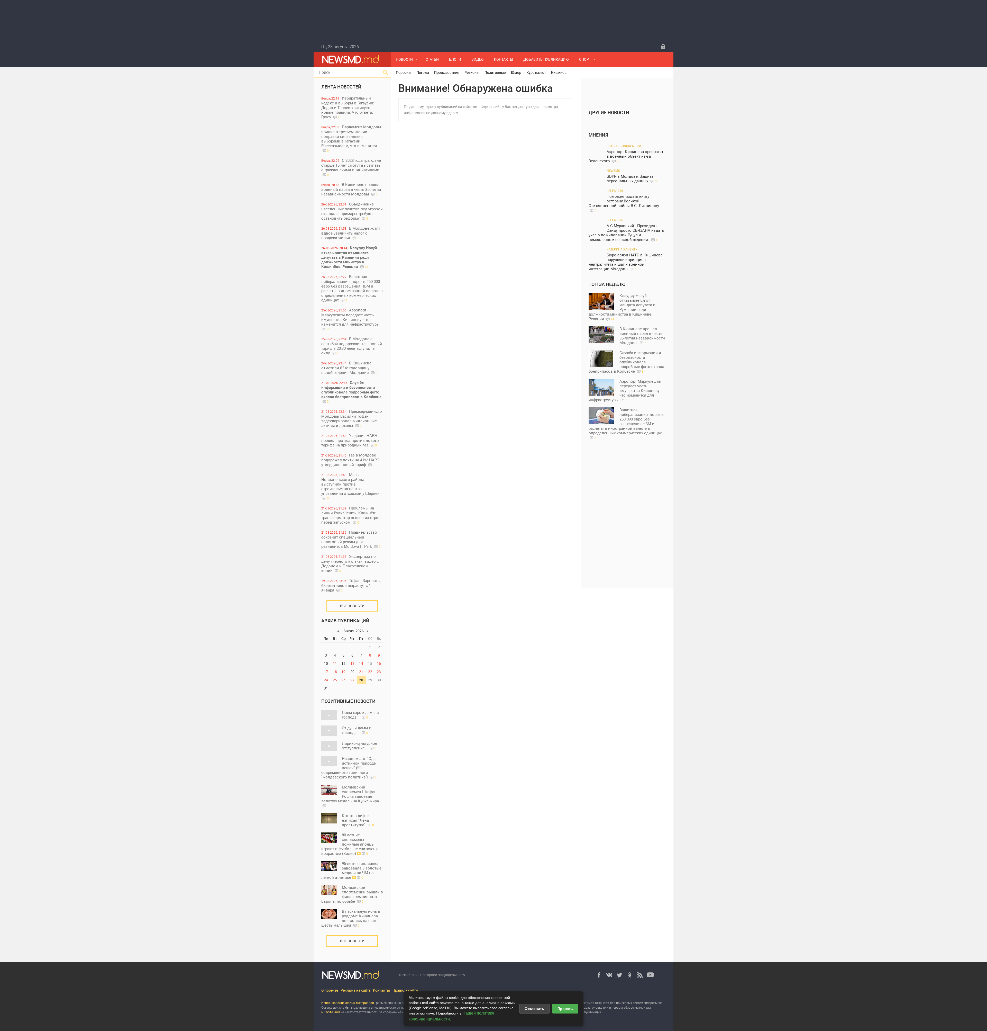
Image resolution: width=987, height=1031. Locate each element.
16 (379, 663)
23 (379, 671)
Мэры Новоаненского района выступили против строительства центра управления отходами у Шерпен (350, 486)
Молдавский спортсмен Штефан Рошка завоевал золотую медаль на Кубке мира (350, 796)
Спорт (585, 59)
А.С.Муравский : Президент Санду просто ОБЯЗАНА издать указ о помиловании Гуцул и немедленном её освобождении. (626, 232)
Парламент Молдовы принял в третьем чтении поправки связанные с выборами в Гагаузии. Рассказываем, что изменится (351, 138)
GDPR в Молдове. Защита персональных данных (632, 178)
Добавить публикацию (546, 59)
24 (326, 679)
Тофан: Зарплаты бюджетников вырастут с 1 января (351, 585)
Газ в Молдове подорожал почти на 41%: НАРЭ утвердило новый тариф (350, 459)
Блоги (455, 59)
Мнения (598, 135)
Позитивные (495, 72)
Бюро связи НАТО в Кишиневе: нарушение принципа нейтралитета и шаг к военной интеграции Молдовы (626, 262)
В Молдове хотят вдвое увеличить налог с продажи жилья (350, 233)
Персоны (403, 72)
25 (335, 679)
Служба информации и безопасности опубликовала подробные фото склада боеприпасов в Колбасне (351, 392)
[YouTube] (650, 975)
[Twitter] (619, 975)
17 (326, 671)
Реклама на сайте (355, 990)
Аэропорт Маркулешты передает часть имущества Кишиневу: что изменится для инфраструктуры (350, 319)
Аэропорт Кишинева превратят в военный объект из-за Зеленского (626, 156)
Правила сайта (405, 990)
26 (343, 679)
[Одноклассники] (630, 975)
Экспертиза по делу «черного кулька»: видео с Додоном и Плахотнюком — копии (350, 563)
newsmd (613, 170)
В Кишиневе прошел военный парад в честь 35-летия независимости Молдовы (351, 189)
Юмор (516, 72)
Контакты (503, 59)
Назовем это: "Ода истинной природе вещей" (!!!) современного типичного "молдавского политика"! (348, 767)
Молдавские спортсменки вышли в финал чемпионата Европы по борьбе (352, 894)
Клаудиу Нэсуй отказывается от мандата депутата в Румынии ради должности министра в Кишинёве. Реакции (349, 257)
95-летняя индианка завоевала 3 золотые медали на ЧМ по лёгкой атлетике (351, 870)
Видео (477, 59)
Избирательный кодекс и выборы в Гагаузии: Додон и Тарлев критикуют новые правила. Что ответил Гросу (347, 107)
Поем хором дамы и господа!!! (360, 715)
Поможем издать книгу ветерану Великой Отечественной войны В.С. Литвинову (624, 203)
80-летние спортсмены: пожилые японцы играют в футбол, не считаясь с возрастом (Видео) (349, 844)
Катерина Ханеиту (622, 249)
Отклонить (534, 1009)
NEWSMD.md (331, 1012)
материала (643, 1007)
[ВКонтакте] (609, 975)
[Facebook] (599, 975)
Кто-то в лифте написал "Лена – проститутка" (358, 820)
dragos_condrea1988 (624, 146)
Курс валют (536, 72)
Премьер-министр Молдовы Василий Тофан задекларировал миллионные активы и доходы (351, 418)
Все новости (352, 605)
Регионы (471, 72)
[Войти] (663, 46)
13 (352, 663)
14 (361, 663)
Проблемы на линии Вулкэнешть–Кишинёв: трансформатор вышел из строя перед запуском (350, 515)
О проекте (329, 990)
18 (335, 671)
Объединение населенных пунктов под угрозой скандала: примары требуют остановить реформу (352, 211)
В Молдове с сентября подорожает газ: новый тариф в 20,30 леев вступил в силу (351, 345)
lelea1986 (615, 191)
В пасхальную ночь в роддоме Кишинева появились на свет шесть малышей (350, 918)
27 (352, 679)
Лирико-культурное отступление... (359, 745)
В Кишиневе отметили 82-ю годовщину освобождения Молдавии (349, 367)
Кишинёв (558, 72)
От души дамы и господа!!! (356, 730)
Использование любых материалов (347, 1003)
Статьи (432, 59)
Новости (404, 59)
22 (370, 671)
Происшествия (446, 72)
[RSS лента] (640, 975)
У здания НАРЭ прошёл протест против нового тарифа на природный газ (350, 440)
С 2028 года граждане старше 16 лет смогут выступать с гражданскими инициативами (351, 167)
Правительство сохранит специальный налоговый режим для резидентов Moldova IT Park (350, 539)
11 (335, 663)
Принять (565, 1009)
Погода (422, 72)
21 (361, 671)
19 (343, 671)
